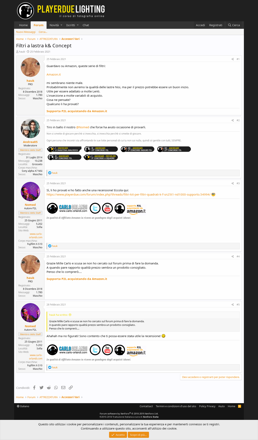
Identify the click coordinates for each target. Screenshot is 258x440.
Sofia (39, 227)
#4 (238, 256)
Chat (86, 25)
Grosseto (37, 164)
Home (23, 25)
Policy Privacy (207, 406)
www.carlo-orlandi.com (35, 235)
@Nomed (82, 127)
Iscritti (70, 25)
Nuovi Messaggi (25, 32)
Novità (54, 25)
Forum (39, 25)
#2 (238, 120)
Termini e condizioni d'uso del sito (176, 406)
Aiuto (221, 406)
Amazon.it (54, 74)
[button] (61, 25)
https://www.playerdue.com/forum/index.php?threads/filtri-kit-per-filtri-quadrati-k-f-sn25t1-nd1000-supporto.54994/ (129, 194)
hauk (22, 51)
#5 (238, 304)
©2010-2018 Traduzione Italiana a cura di (129, 416)
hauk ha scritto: (58, 315)
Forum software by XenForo (129, 413)
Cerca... (43, 32)
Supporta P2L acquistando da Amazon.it (77, 111)
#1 (238, 59)
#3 (238, 183)
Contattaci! (146, 406)
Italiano (24, 406)
